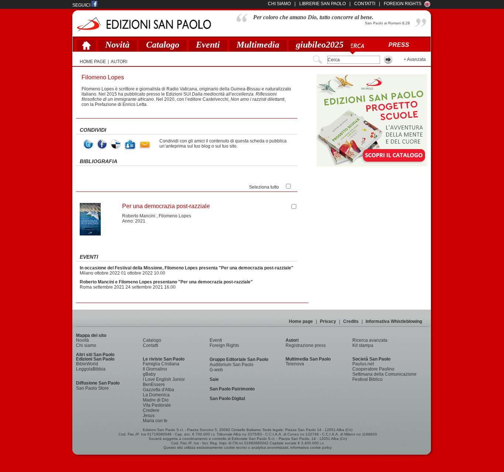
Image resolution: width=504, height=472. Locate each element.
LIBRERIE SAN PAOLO (322, 3)
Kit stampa (362, 345)
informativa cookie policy (311, 447)
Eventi (208, 44)
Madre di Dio (156, 400)
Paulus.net (363, 363)
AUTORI (119, 61)
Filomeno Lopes (175, 215)
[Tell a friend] (144, 145)
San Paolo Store (92, 388)
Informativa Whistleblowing (394, 321)
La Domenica (156, 394)
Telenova (295, 363)
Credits (351, 321)
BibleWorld (87, 363)
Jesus (149, 415)
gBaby (149, 374)
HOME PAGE (93, 61)
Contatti (150, 345)
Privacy (328, 321)
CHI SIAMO (279, 3)
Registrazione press (306, 345)
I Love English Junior (164, 379)
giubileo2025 (320, 44)
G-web (216, 369)
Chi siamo (86, 345)
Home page (301, 321)
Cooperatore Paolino (373, 369)
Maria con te (155, 420)
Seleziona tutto (264, 187)
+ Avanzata (415, 59)
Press (399, 45)
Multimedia (258, 44)
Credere (151, 410)
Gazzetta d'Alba (158, 389)
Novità (117, 44)
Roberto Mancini (138, 215)
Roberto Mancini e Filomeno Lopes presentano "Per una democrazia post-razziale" (166, 282)
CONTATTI (364, 3)
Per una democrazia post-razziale (166, 206)
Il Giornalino (155, 369)
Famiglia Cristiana (161, 363)
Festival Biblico (367, 379)
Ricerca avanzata (369, 340)
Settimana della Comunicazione (384, 374)
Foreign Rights (402, 3)
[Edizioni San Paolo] (143, 24)
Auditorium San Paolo (231, 364)
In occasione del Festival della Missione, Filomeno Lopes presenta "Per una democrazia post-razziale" (186, 268)
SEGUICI (82, 5)
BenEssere (154, 384)
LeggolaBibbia (91, 369)
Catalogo (162, 44)
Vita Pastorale (157, 405)
